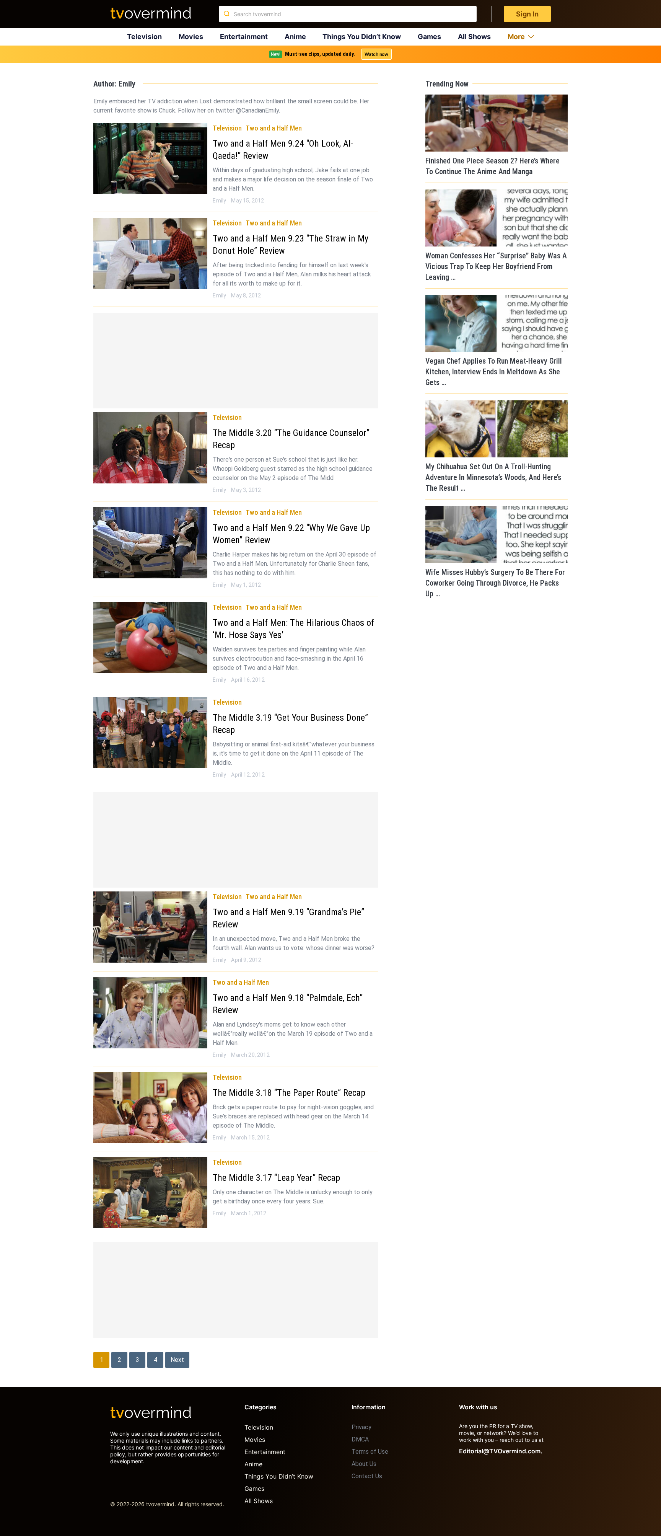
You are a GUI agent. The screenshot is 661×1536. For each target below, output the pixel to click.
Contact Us (367, 1476)
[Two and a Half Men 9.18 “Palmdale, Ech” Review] (150, 1012)
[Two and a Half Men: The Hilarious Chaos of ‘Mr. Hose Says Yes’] (150, 637)
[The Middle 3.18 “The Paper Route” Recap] (150, 1107)
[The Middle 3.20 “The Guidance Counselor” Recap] (150, 447)
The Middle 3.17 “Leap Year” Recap (276, 1177)
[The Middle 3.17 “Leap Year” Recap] (150, 1192)
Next (177, 1359)
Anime (295, 37)
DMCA (360, 1439)
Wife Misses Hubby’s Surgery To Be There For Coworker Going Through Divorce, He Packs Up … (495, 583)
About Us (364, 1463)
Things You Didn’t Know (361, 37)
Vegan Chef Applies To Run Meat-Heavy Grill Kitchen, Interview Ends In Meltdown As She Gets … (493, 371)
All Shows (474, 37)
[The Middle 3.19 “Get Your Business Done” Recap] (150, 732)
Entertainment (244, 37)
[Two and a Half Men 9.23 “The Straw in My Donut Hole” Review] (150, 253)
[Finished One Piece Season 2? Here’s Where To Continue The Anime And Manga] (496, 123)
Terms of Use (370, 1451)
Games (429, 37)
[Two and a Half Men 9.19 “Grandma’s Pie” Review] (150, 927)
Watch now (376, 54)
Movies (191, 37)
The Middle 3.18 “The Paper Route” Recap (289, 1092)
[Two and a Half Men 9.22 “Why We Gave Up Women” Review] (150, 542)
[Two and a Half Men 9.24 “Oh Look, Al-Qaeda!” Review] (150, 158)
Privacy (361, 1427)
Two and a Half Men (274, 128)
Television (144, 37)
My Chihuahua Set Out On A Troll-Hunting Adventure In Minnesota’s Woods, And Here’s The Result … (493, 477)
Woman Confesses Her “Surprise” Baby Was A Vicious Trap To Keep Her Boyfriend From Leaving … (496, 266)
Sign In (527, 14)
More (516, 37)
